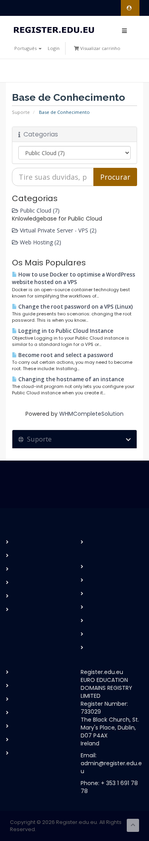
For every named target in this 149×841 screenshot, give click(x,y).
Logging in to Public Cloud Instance (65, 330)
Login (54, 48)
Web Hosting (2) (39, 242)
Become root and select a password (65, 355)
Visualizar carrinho (99, 48)
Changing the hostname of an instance (70, 379)
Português (26, 48)
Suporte (21, 112)
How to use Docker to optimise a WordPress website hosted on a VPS (73, 278)
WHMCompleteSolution (91, 414)
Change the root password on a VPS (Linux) (75, 306)
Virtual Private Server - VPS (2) (57, 230)
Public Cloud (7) (39, 210)
